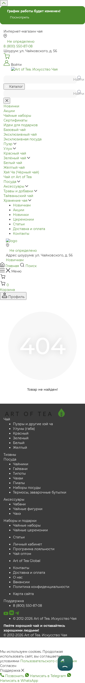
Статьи (19, 224)
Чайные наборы (27, 525)
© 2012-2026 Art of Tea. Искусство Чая (44, 618)
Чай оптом (22, 554)
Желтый (20, 447)
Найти (77, 79)
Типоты (19, 473)
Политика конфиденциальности (41, 587)
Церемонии (23, 219)
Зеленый (21, 438)
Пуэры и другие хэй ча (33, 424)
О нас (18, 577)
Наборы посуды (27, 488)
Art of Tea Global (26, 561)
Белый (19, 443)
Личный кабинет (27, 544)
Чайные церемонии (30, 530)
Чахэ (17, 513)
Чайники (20, 464)
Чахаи (18, 478)
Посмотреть (19, 17)
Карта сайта (23, 594)
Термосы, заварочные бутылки (39, 492)
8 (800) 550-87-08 (27, 605)
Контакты (21, 233)
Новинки (21, 215)
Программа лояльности (34, 549)
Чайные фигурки (27, 509)
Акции (18, 210)
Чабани (19, 504)
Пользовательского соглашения (48, 661)
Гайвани (20, 469)
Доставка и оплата (29, 229)
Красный (21, 433)
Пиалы (19, 483)
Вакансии (21, 582)
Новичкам (22, 205)
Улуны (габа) (24, 429)
